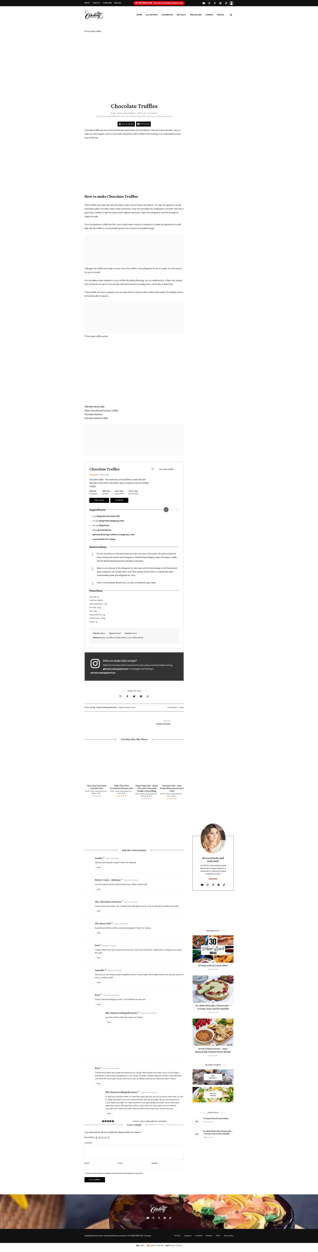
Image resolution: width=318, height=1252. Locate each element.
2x (171, 509)
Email (120, 1163)
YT (203, 3)
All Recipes (152, 14)
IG (209, 3)
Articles (181, 14)
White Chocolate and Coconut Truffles (101, 410)
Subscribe (107, 3)
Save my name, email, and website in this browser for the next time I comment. (114, 1173)
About (87, 3)
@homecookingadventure (115, 669)
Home (139, 14)
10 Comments (152, 113)
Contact (96, 3)
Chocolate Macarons (93, 414)
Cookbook (167, 14)
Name (87, 1163)
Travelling (196, 14)
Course (209, 14)
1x (166, 509)
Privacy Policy (229, 1235)
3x (176, 509)
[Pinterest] (141, 696)
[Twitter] (134, 696)
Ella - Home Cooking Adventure (124, 113)
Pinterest (220, 3)
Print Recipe (145, 124)
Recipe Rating (89, 1137)
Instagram (188, 1235)
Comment (88, 1143)
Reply (99, 867)
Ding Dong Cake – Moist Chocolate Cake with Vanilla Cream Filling (147, 788)
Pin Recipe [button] (119, 500)
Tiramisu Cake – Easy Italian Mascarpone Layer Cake (172, 788)
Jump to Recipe (127, 124)
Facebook (198, 1235)
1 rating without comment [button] (155, 1121)
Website (154, 1163)
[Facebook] (127, 696)
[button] (90, 475)
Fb (215, 3)
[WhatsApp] (148, 696)
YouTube (177, 1235)
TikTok (226, 3)
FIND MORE (213, 879)
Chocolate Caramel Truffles (96, 418)
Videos (220, 14)
